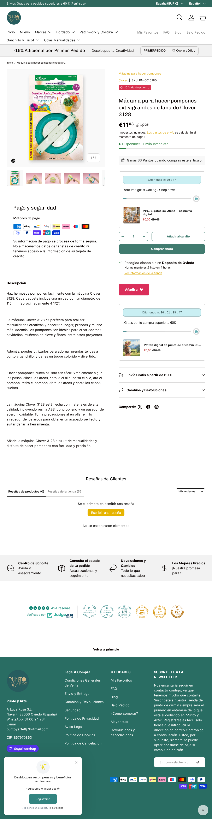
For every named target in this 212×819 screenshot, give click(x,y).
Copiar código (185, 50)
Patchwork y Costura (96, 32)
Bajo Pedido (196, 32)
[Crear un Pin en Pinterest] (156, 407)
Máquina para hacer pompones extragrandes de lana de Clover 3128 (41, 62)
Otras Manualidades (59, 40)
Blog (178, 32)
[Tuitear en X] (140, 407)
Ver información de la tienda (143, 273)
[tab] (16, 283)
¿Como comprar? (124, 713)
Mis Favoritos (147, 32)
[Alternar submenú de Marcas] (49, 32)
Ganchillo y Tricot (20, 40)
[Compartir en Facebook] (148, 407)
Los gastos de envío (160, 132)
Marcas (40, 32)
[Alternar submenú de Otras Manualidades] (78, 40)
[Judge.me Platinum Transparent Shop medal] (106, 611)
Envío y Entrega (77, 693)
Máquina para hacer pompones (140, 73)
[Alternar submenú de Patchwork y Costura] (116, 32)
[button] (202, 17)
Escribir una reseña (106, 513)
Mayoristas (119, 722)
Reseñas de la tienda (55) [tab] (65, 491)
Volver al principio (106, 649)
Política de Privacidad (82, 718)
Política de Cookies (80, 735)
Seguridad (73, 710)
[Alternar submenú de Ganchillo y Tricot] (37, 40)
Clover (123, 80)
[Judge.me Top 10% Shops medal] (177, 611)
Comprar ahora (162, 249)
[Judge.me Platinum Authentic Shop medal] (89, 611)
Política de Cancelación (83, 743)
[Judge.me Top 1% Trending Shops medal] (159, 611)
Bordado (63, 32)
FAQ (166, 32)
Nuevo (25, 32)
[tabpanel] (56, 369)
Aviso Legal (74, 727)
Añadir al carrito (178, 236)
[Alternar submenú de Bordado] (73, 32)
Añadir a (131, 289)
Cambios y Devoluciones (84, 702)
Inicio (11, 32)
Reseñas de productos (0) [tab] (26, 491)
